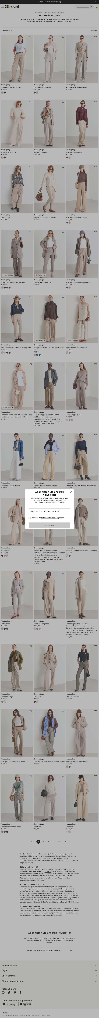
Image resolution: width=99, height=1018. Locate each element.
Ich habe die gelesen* (48, 518)
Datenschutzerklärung (49, 518)
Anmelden (49, 525)
